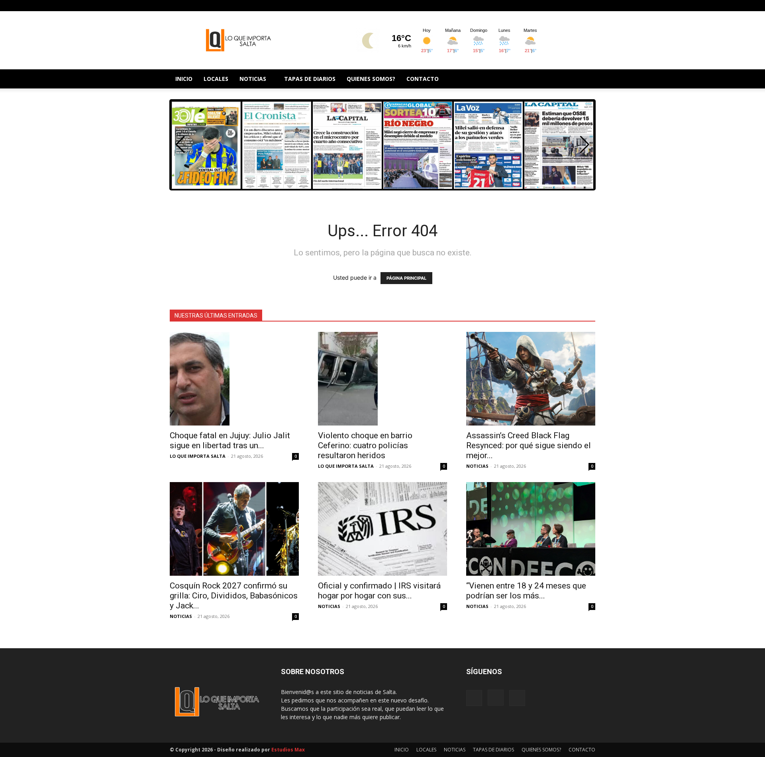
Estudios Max (288, 749)
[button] (584, 144)
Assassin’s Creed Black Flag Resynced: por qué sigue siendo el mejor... (528, 445)
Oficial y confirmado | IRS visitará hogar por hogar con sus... (379, 590)
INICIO (183, 78)
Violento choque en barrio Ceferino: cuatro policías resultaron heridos (365, 445)
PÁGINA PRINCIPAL (406, 278)
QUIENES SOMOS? (371, 78)
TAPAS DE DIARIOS (309, 78)
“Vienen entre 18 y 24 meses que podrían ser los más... (526, 590)
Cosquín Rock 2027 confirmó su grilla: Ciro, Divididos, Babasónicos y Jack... (234, 595)
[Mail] (589, 5)
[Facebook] (563, 5)
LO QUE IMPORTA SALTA (198, 456)
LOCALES (216, 78)
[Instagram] (576, 5)
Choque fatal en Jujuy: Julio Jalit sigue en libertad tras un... (230, 440)
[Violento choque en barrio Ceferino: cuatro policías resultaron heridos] (382, 379)
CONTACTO (422, 78)
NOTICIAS (252, 78)
